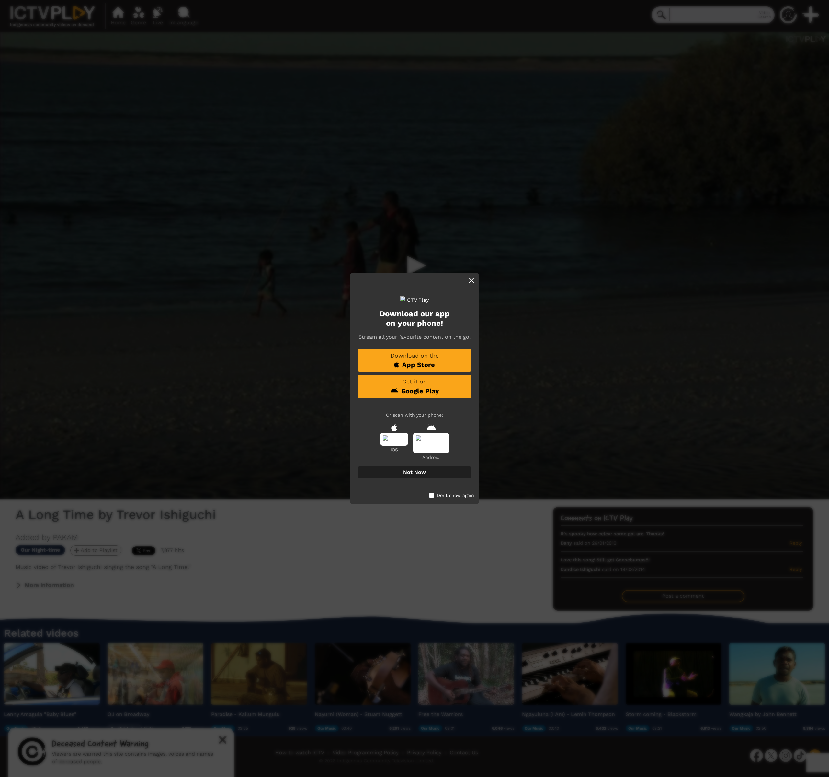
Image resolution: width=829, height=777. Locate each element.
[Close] (471, 280)
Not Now (414, 472)
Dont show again (455, 495)
